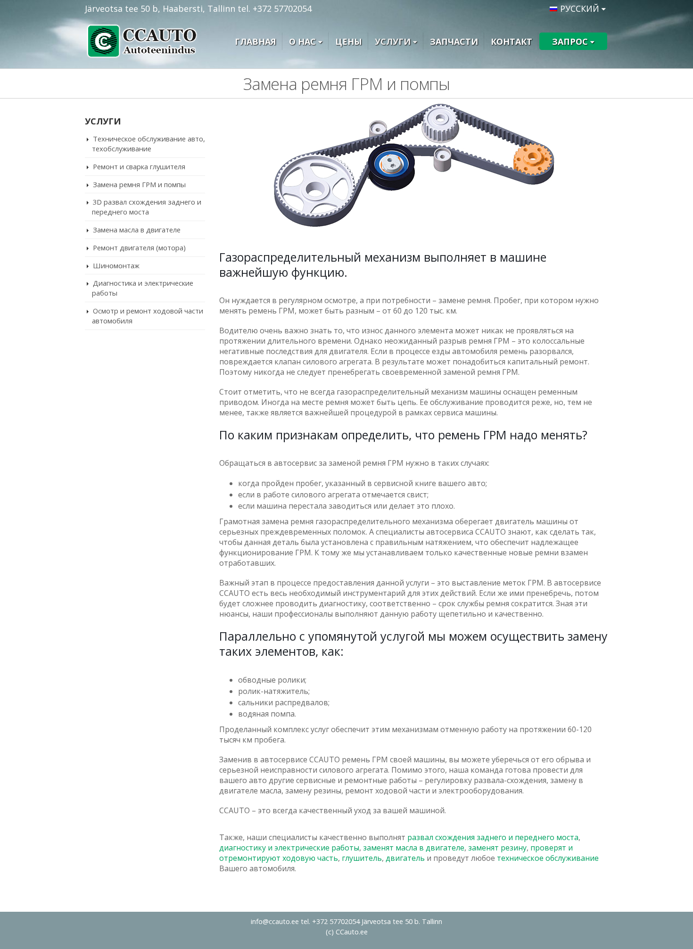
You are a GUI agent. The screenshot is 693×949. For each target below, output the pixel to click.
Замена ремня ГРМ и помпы (139, 184)
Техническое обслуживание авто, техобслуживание (148, 143)
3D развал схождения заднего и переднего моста (146, 206)
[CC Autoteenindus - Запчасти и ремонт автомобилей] (144, 41)
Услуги (393, 41)
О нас (302, 41)
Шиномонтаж (116, 265)
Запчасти (454, 41)
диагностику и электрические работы (289, 847)
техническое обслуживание (548, 858)
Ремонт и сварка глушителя (139, 166)
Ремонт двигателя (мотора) (139, 247)
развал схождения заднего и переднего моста (492, 837)
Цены (348, 41)
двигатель (405, 858)
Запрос (570, 41)
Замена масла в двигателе (137, 229)
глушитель (362, 858)
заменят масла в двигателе (413, 847)
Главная (255, 41)
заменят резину (497, 847)
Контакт (511, 41)
